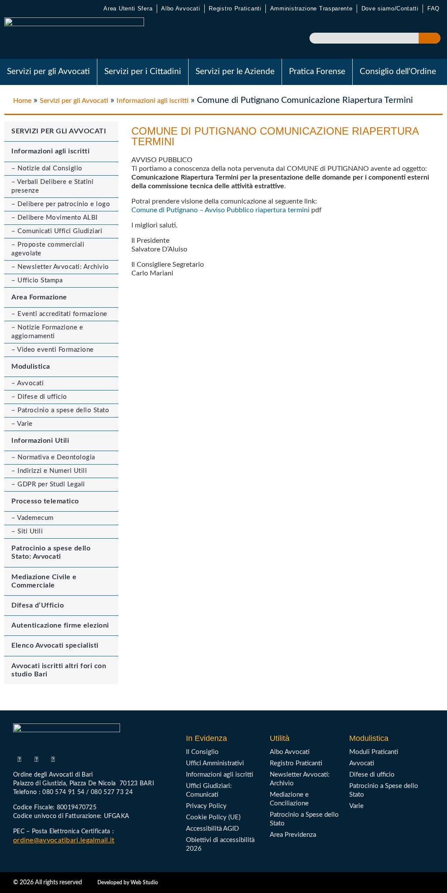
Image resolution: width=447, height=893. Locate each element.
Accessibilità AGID (212, 828)
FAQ (433, 8)
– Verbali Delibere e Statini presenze (52, 186)
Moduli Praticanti (373, 752)
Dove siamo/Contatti (390, 8)
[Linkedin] (53, 760)
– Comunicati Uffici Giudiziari (56, 231)
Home (22, 100)
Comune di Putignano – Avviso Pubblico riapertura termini (220, 210)
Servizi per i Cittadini (142, 72)
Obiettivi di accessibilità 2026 (220, 844)
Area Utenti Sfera (127, 8)
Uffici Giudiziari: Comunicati (209, 790)
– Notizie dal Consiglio (47, 168)
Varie (356, 806)
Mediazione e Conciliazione (289, 799)
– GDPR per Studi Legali (48, 484)
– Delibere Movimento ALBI (54, 217)
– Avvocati (27, 383)
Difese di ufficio (372, 774)
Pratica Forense (317, 72)
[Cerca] (429, 38)
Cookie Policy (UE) (213, 817)
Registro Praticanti (235, 8)
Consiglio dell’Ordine (398, 72)
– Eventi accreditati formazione (59, 314)
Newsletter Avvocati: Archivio (300, 779)
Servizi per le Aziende (235, 72)
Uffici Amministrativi (215, 763)
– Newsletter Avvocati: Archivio (60, 267)
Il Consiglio (202, 752)
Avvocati (361, 763)
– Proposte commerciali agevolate (47, 249)
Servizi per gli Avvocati (48, 72)
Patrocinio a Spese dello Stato (304, 819)
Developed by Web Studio (127, 882)
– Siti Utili (27, 531)
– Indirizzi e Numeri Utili (49, 471)
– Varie (22, 424)
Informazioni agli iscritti (153, 100)
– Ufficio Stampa (36, 280)
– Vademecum (32, 518)
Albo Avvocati (180, 8)
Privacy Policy (206, 806)
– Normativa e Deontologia (53, 457)
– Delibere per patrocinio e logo (60, 204)
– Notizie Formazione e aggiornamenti (47, 332)
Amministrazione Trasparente (311, 8)
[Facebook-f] (19, 760)
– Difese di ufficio (39, 397)
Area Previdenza (293, 835)
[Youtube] (36, 760)
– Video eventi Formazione (52, 349)
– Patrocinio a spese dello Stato (60, 410)
